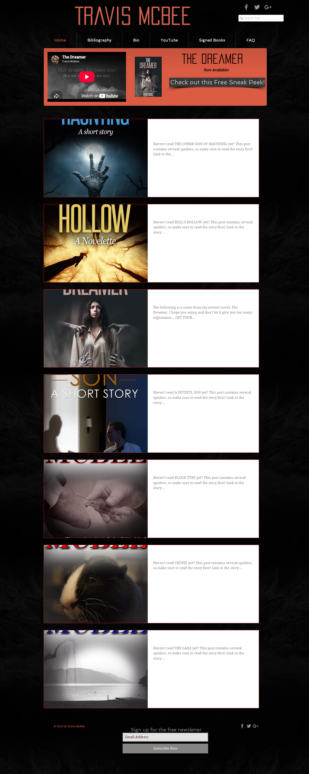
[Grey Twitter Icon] (257, 7)
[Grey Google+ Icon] (268, 7)
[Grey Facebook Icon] (246, 7)
